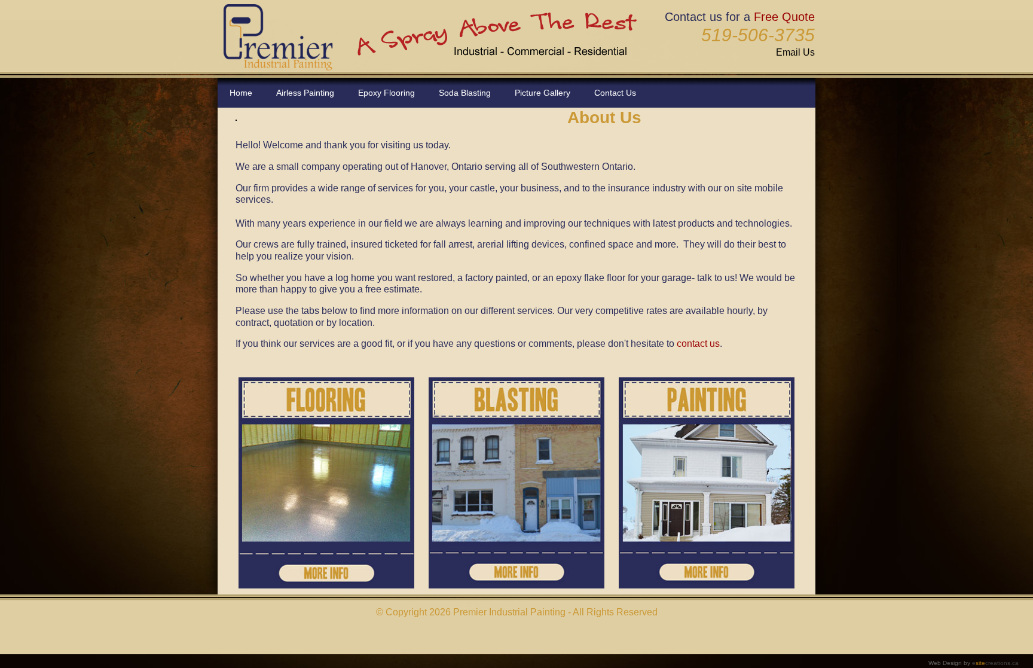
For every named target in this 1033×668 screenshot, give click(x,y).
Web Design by (973, 663)
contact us (698, 343)
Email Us (795, 52)
